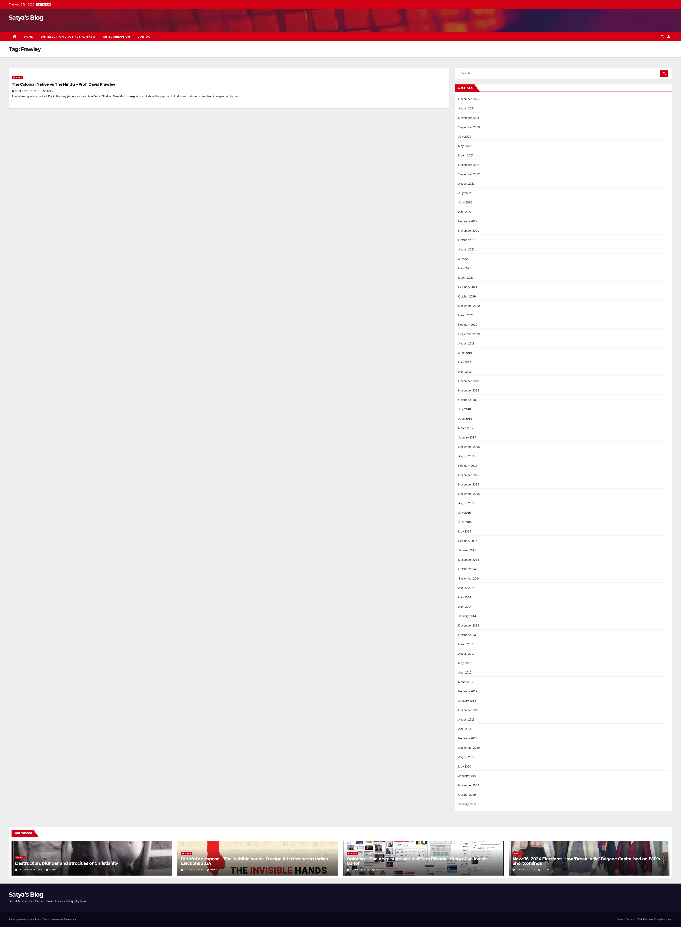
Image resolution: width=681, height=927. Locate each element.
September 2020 (469, 305)
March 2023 (466, 155)
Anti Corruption (116, 36)
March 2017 (466, 428)
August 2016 (466, 456)
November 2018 (468, 390)
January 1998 (467, 804)
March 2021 (466, 277)
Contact (145, 36)
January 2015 (467, 550)
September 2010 (469, 747)
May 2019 (464, 362)
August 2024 (466, 108)
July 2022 (464, 193)
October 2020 (467, 296)
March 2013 (466, 644)
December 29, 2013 (27, 91)
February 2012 (467, 691)
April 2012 (465, 672)
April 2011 (464, 728)
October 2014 (467, 569)
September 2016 (469, 446)
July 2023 (464, 136)
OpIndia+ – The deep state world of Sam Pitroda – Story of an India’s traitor (417, 861)
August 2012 (466, 653)
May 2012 (464, 663)
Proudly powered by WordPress (25, 919)
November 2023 (468, 117)
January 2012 (467, 700)
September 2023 (469, 127)
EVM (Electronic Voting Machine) (654, 919)
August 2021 (466, 249)
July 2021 (464, 258)
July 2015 (464, 512)
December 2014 (468, 559)
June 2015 (465, 522)
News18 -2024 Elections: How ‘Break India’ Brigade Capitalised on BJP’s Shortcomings (586, 861)
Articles (17, 77)
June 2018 (465, 418)
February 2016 (467, 465)
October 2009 (467, 794)
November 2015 (468, 484)
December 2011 (468, 710)
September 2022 (469, 174)
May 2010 (464, 766)
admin (49, 91)
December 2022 (468, 164)
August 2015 (466, 503)
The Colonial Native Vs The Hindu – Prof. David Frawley (63, 84)
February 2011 (467, 738)
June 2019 (465, 352)
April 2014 (465, 606)
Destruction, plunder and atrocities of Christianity (66, 863)
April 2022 (465, 211)
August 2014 (466, 587)
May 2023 (464, 146)
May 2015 (464, 531)
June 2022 (465, 202)
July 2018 (464, 409)
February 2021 (467, 287)
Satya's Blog (26, 17)
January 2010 (467, 775)
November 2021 (468, 230)
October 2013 (467, 634)
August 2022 (466, 183)
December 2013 (468, 625)
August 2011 (466, 719)
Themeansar (70, 919)
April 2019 (465, 371)
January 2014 (467, 616)
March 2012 (466, 681)
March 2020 (466, 315)
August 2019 (466, 343)
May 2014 (464, 597)
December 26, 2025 (30, 869)
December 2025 (468, 99)
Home (28, 36)
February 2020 (467, 324)
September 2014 (469, 578)
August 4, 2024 (194, 869)
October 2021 (467, 240)
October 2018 (467, 399)
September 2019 (469, 334)
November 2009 (468, 785)
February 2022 (467, 221)
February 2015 (467, 540)
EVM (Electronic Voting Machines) (68, 36)
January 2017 (467, 437)
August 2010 (466, 757)
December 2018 (468, 381)
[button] (662, 36)
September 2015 (469, 493)
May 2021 (464, 268)
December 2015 (468, 475)
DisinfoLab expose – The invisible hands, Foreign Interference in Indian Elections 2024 (254, 861)
